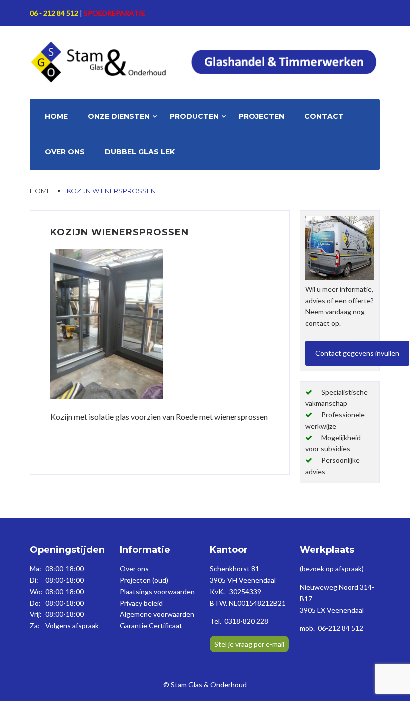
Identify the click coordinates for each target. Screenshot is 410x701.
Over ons (65, 152)
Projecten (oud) (144, 580)
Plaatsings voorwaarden (157, 592)
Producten (194, 116)
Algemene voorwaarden (157, 614)
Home (56, 116)
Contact (324, 116)
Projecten (261, 116)
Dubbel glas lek (140, 152)
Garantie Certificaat (151, 626)
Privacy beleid (141, 603)
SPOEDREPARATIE (115, 13)
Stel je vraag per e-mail (249, 644)
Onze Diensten (119, 116)
